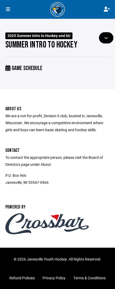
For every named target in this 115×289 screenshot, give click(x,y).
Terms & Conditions (89, 277)
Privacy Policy (54, 277)
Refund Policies (22, 277)
